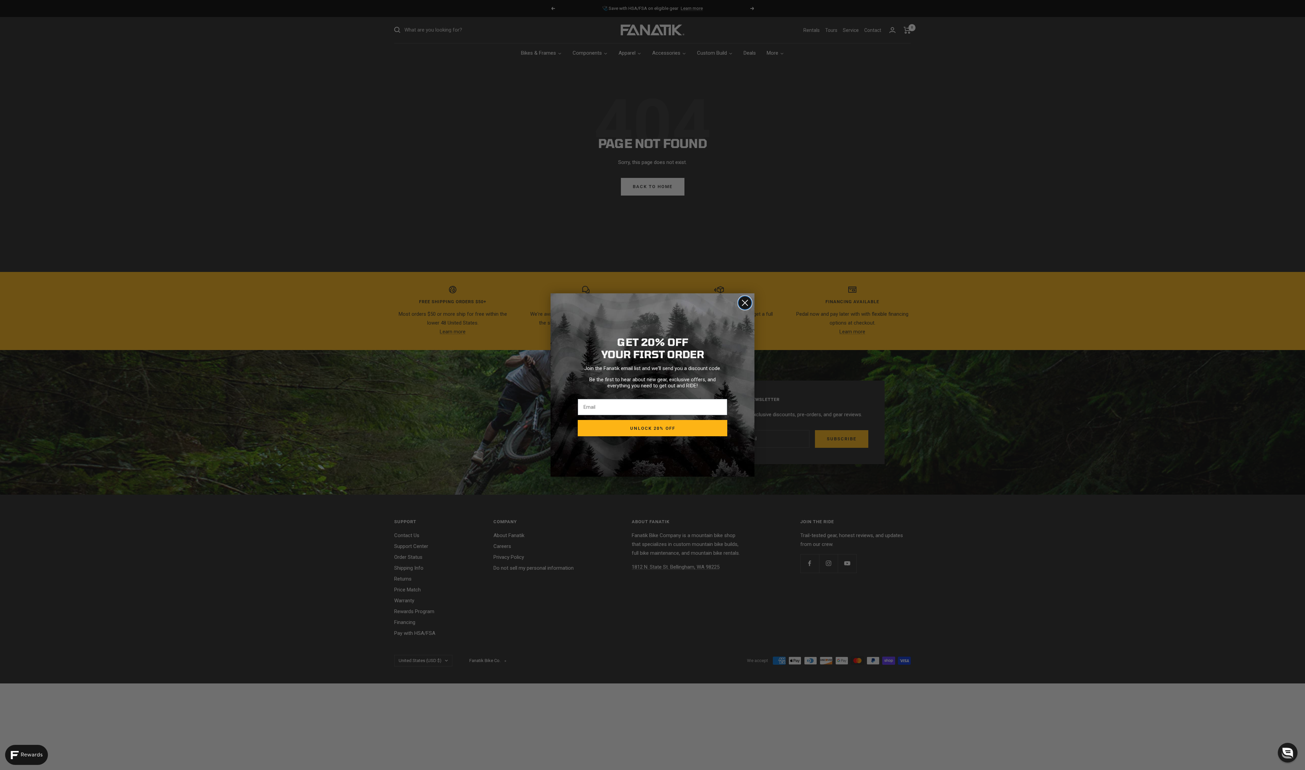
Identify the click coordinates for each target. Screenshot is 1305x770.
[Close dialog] (745, 303)
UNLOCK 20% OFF (652, 428)
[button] (1288, 753)
